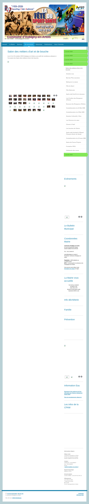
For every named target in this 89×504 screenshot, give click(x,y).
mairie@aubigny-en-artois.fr (71, 466)
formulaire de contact (69, 268)
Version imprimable (12, 493)
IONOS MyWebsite (16, 497)
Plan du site (20, 493)
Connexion (81, 493)
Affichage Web (80, 495)
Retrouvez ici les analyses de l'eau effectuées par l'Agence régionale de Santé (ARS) (73, 393)
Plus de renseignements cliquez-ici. (73, 397)
